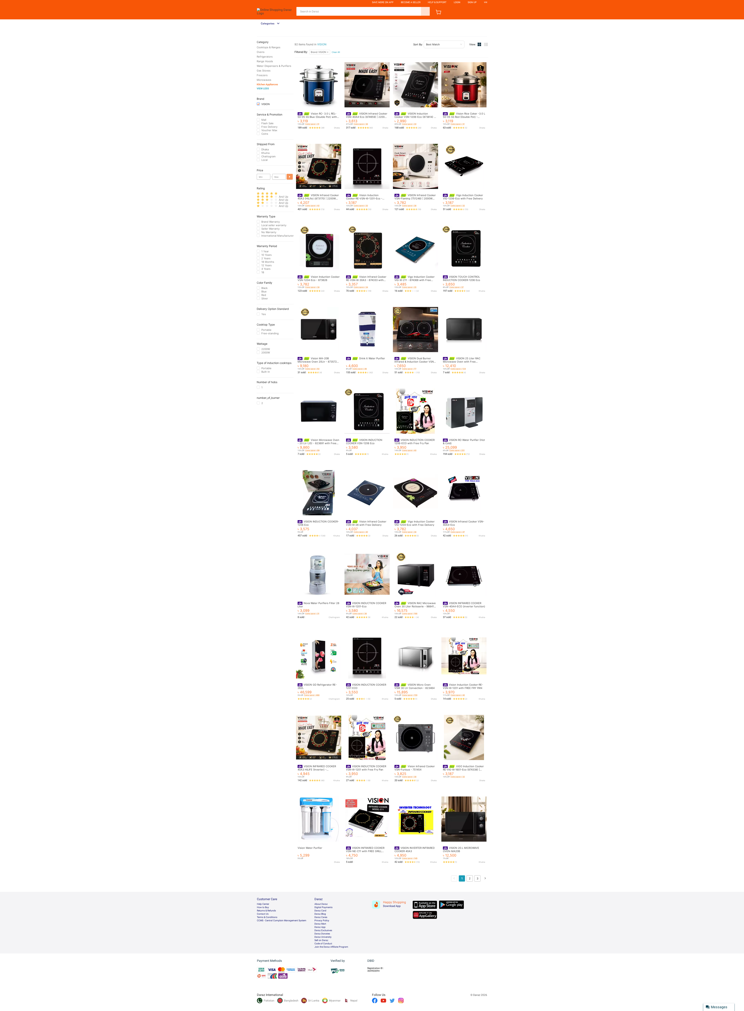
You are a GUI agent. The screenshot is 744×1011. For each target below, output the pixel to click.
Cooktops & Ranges (268, 47)
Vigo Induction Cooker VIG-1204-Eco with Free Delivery (414, 523)
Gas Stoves (263, 70)
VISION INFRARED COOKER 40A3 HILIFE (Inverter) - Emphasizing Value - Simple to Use (319, 769)
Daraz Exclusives (323, 930)
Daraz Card (320, 910)
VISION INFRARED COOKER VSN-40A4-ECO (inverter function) (464, 605)
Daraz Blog (320, 914)
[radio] (258, 193)
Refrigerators (265, 56)
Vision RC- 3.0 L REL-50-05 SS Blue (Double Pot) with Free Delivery (317, 117)
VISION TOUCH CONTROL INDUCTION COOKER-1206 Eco (461, 278)
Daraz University (323, 937)
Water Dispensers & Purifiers (274, 65)
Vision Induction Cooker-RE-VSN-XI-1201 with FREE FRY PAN (463, 686)
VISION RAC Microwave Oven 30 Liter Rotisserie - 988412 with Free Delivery (415, 606)
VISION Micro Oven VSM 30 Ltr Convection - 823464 (414, 686)
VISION (321, 44)
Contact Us (263, 914)
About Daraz (321, 904)
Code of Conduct (323, 943)
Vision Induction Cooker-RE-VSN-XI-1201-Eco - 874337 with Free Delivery (364, 198)
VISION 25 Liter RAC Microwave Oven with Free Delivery (461, 361)
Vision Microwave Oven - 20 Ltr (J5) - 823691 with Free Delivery (318, 443)
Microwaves (264, 79)
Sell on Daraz (321, 940)
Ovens (260, 51)
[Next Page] (485, 878)
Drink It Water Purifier (372, 358)
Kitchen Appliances (267, 84)
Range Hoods (265, 61)
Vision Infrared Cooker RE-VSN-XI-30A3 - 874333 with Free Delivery (366, 280)
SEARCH (425, 11)
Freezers (262, 75)
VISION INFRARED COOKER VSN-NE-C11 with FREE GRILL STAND (365, 851)
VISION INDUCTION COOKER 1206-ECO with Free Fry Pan (414, 441)
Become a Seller (410, 2)
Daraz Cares (320, 917)
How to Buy (263, 907)
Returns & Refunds (266, 910)
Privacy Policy (321, 920)
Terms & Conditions (267, 917)
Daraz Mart (320, 923)
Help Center (263, 904)
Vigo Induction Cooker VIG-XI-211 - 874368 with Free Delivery (414, 280)
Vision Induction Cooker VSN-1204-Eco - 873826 (319, 278)
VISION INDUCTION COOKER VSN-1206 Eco (364, 441)
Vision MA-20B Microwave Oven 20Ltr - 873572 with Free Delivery (317, 361)
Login (457, 2)
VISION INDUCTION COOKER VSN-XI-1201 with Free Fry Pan (366, 768)
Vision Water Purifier (310, 847)
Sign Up (472, 2)
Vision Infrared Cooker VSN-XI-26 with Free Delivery (366, 523)
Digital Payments (323, 907)
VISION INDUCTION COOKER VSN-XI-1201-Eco (366, 605)
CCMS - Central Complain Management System (281, 920)
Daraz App (320, 927)
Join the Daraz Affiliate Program (331, 946)
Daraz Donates (322, 933)
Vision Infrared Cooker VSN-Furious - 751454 (414, 768)
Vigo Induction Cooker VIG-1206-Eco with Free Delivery (463, 197)
